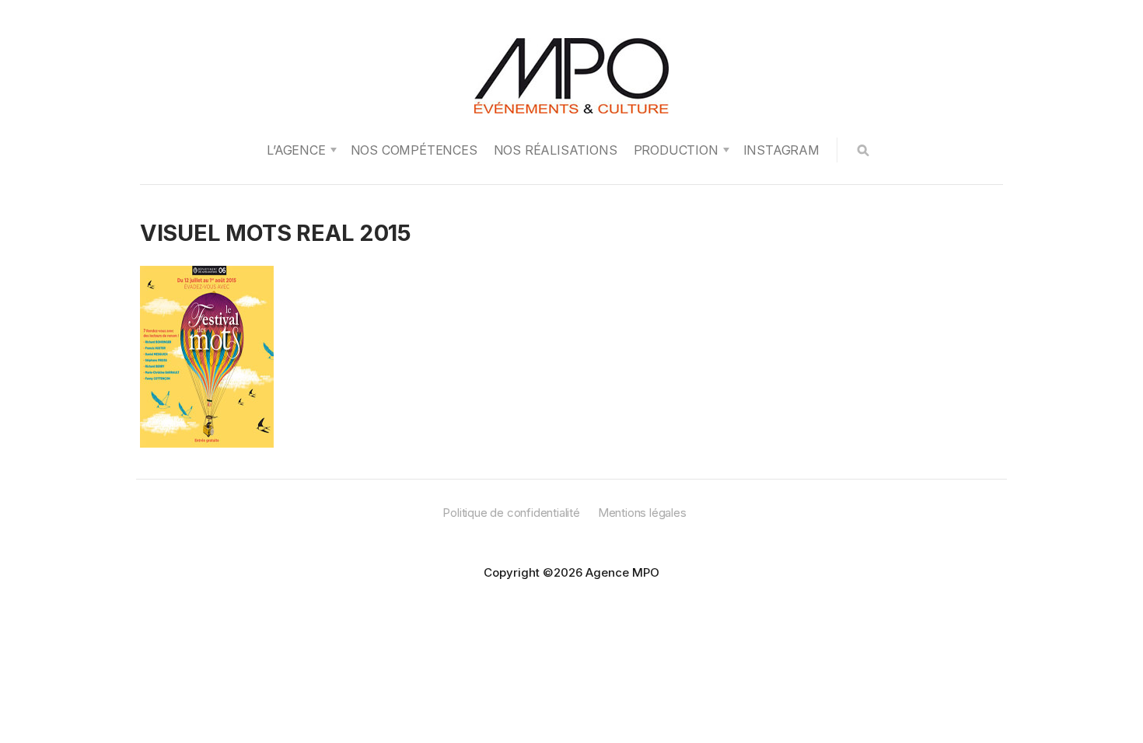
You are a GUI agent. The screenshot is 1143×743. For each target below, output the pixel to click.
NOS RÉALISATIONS (555, 150)
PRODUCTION (676, 150)
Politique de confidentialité (510, 512)
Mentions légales (642, 512)
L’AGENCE (296, 150)
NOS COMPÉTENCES (414, 150)
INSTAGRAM (781, 150)
